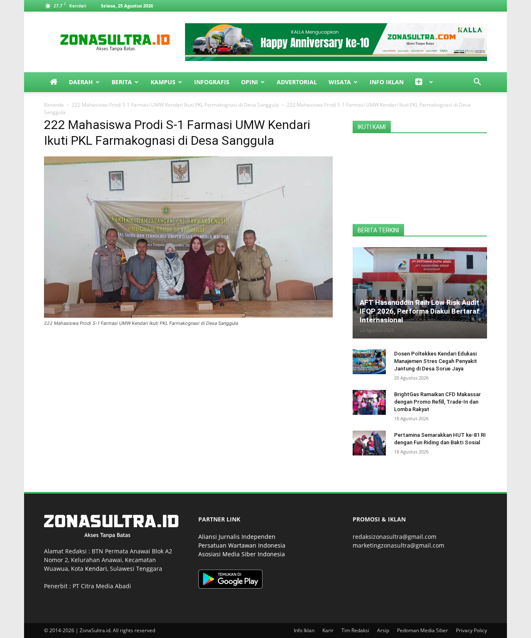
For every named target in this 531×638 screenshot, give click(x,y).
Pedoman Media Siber (422, 630)
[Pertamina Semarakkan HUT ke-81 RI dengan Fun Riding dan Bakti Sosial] (369, 443)
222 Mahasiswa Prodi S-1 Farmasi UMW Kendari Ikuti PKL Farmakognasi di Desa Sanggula (175, 104)
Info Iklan (387, 82)
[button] (477, 83)
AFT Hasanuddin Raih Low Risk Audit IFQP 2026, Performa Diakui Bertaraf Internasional (420, 311)
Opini (249, 82)
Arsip (383, 630)
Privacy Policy (471, 630)
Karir (328, 630)
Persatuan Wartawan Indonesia (241, 545)
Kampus (163, 82)
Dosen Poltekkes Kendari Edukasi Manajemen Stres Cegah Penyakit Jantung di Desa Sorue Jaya (435, 361)
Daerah (81, 82)
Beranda (54, 104)
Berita (122, 82)
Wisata (340, 82)
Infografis (211, 82)
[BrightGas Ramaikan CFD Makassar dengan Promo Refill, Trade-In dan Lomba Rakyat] (369, 402)
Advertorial (297, 82)
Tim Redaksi (355, 630)
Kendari (96, 568)
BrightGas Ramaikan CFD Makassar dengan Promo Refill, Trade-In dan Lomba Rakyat (437, 401)
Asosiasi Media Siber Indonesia (241, 554)
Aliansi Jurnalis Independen (236, 537)
